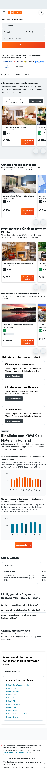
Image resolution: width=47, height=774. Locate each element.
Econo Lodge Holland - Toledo (15, 127)
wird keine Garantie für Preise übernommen (16, 752)
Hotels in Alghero (12, 711)
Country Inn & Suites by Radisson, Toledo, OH (18, 263)
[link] (14, 376)
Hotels (19, 733)
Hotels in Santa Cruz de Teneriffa (17, 685)
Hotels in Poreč (11, 707)
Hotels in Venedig (12, 691)
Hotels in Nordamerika (31, 733)
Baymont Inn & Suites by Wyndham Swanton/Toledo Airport (18, 196)
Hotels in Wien (11, 701)
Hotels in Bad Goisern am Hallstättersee (20, 714)
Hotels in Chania (12, 717)
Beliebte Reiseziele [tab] (12, 671)
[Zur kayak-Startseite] (15, 12)
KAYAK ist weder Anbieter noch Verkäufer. (19, 759)
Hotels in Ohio (24, 735)
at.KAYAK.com (10, 733)
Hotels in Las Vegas (13, 704)
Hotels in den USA (11, 735)
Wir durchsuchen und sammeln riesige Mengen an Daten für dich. (22, 763)
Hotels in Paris (11, 688)
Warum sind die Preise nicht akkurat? (18, 767)
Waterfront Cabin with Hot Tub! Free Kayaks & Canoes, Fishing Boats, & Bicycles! (18, 325)
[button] (3, 12)
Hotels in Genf (11, 695)
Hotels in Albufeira (12, 698)
